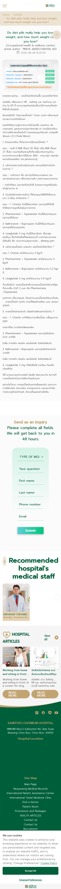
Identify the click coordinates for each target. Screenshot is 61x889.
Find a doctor (30, 802)
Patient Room (30, 806)
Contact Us (30, 820)
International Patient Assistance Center (30, 793)
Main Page (30, 784)
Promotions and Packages (30, 811)
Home (6, 15)
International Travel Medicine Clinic (30, 798)
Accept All (30, 870)
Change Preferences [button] (30, 879)
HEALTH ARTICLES (30, 815)
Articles (18, 15)
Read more (12, 694)
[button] (56, 35)
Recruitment (30, 829)
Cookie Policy (49, 863)
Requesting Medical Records (31, 789)
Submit (30, 530)
